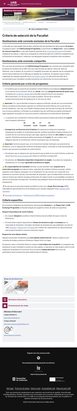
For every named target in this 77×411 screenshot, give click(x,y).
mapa (32, 228)
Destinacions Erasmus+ (14, 195)
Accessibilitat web (48, 388)
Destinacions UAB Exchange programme (39, 195)
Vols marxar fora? (52, 22)
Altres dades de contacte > (12, 335)
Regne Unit (22, 228)
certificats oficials (22, 94)
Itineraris (41, 22)
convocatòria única (54, 51)
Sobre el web (36, 388)
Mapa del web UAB (63, 388)
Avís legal (10, 388)
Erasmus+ (13, 228)
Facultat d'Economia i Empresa (31, 4)
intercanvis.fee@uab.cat (12, 318)
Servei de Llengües (22, 156)
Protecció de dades (22, 388)
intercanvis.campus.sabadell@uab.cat (16, 324)
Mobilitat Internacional (29, 22)
